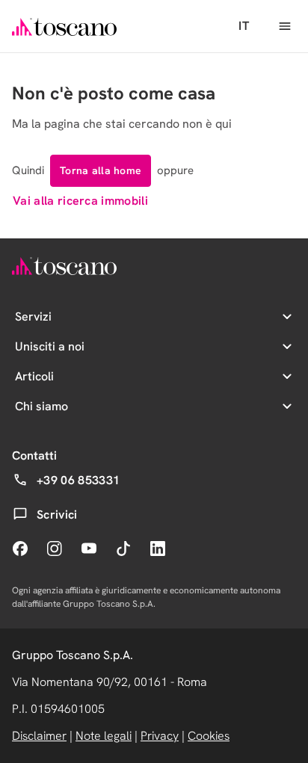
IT (243, 26)
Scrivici (57, 514)
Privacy (160, 736)
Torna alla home (100, 170)
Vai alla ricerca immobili (80, 200)
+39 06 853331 (78, 480)
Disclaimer (39, 736)
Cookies (209, 736)
